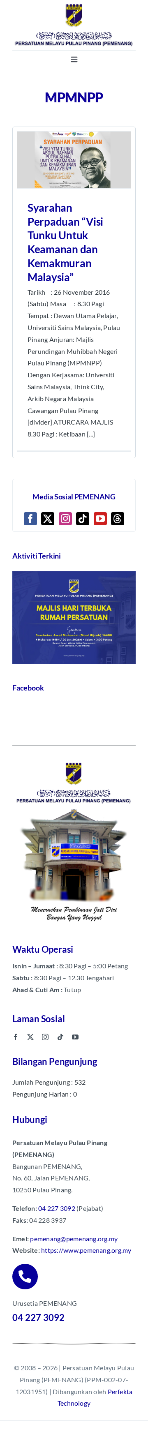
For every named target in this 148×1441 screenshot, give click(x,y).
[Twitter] (47, 518)
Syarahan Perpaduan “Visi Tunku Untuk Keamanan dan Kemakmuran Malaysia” (65, 242)
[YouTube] (100, 518)
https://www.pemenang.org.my (86, 1250)
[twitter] (30, 1037)
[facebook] (15, 1037)
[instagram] (45, 1037)
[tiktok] (60, 1037)
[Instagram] (65, 518)
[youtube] (75, 1037)
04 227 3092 (56, 1208)
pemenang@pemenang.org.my (74, 1238)
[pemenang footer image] (74, 761)
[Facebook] (30, 518)
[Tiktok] (82, 518)
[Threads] (117, 518)
